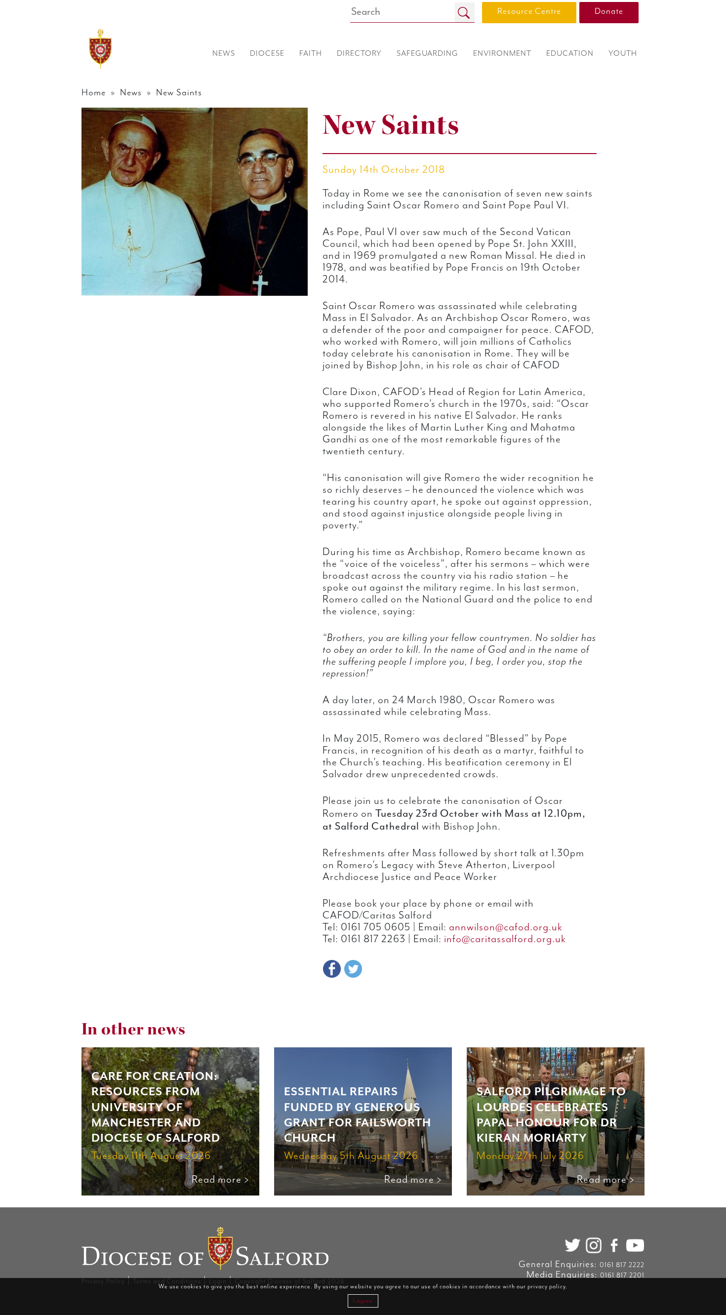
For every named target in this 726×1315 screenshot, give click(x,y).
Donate (609, 11)
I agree (363, 1301)
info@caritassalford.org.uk (505, 939)
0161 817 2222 (622, 1265)
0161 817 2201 (622, 1275)
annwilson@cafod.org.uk (506, 927)
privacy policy (546, 1286)
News (131, 92)
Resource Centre (529, 11)
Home (93, 92)
